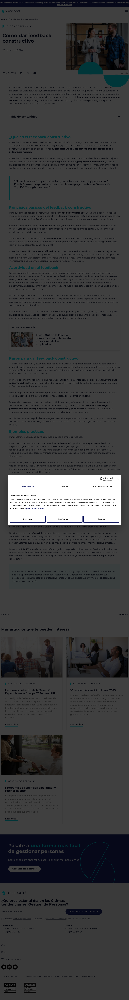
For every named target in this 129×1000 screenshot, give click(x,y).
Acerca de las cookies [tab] (102, 486)
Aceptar (101, 519)
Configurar (63, 519)
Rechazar (27, 519)
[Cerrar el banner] (118, 479)
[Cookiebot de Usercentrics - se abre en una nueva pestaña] (102, 479)
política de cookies (35, 508)
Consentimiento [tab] (27, 486)
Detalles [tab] (64, 486)
